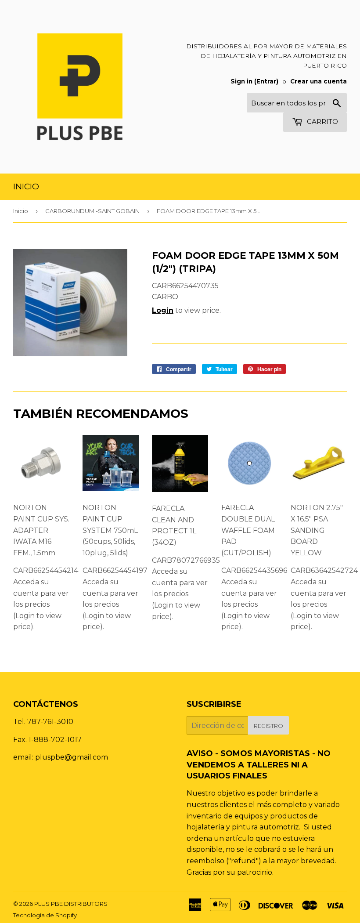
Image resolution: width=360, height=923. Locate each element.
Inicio (26, 186)
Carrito (321, 121)
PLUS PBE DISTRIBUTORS (71, 903)
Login (162, 310)
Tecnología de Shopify (45, 915)
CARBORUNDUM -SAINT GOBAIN (92, 210)
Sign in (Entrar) (254, 81)
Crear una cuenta (318, 81)
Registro (268, 725)
